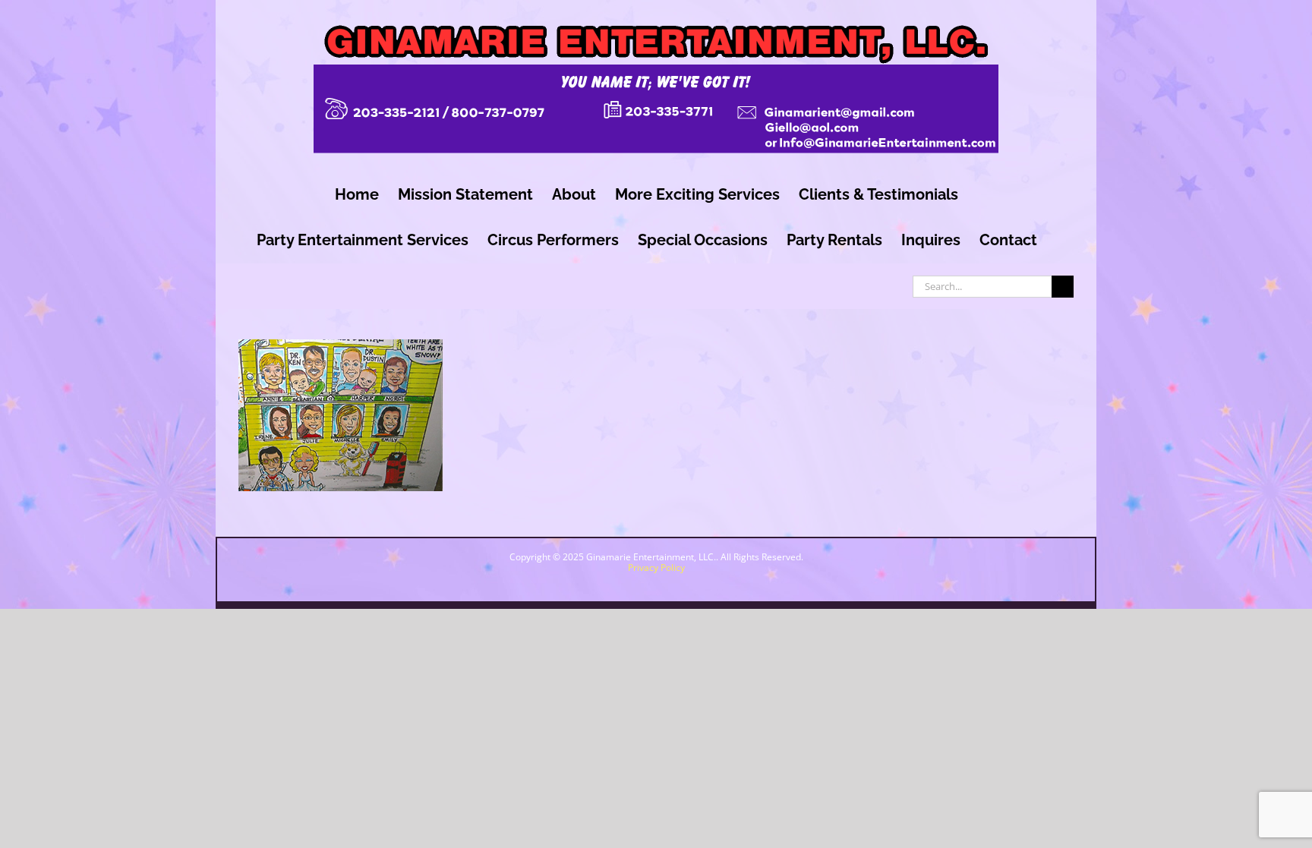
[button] (1174, 788)
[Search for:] (982, 285)
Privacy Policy (656, 567)
